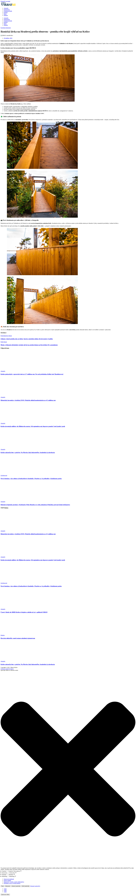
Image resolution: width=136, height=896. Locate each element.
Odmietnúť (7, 886)
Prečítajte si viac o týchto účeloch (12, 883)
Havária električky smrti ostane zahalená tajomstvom (18, 638)
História (6, 15)
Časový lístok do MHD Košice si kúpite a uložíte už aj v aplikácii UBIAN (24, 612)
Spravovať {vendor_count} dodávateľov (14, 882)
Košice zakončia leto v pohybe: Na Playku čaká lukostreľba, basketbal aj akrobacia (28, 452)
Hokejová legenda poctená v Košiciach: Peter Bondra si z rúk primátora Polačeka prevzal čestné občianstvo (35, 505)
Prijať (2, 886)
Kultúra (6, 12)
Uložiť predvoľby (25, 886)
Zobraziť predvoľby (16, 886)
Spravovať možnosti (9, 879)
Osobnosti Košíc (8, 11)
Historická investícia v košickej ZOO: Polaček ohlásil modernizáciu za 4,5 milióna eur (28, 400)
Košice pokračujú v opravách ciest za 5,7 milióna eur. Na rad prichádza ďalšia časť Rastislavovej (32, 374)
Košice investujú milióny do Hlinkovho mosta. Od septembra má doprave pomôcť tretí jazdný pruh (33, 426)
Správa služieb (7, 880)
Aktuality (6, 8)
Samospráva (7, 9)
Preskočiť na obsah (5, 1)
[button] (68, 769)
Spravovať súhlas (5, 894)
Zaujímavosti (4, 475)
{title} (5, 889)
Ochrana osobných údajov (7, 669)
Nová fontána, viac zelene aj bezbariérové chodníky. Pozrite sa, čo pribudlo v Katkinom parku (31, 478)
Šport (5, 14)
